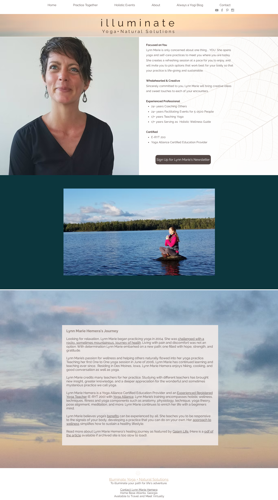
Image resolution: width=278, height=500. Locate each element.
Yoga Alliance (123, 397)
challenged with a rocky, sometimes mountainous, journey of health (135, 341)
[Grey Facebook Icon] (222, 10)
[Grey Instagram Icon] (233, 10)
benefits (113, 416)
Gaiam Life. (181, 431)
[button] (85, 5)
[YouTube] (217, 10)
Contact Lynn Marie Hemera (139, 489)
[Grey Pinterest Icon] (227, 10)
